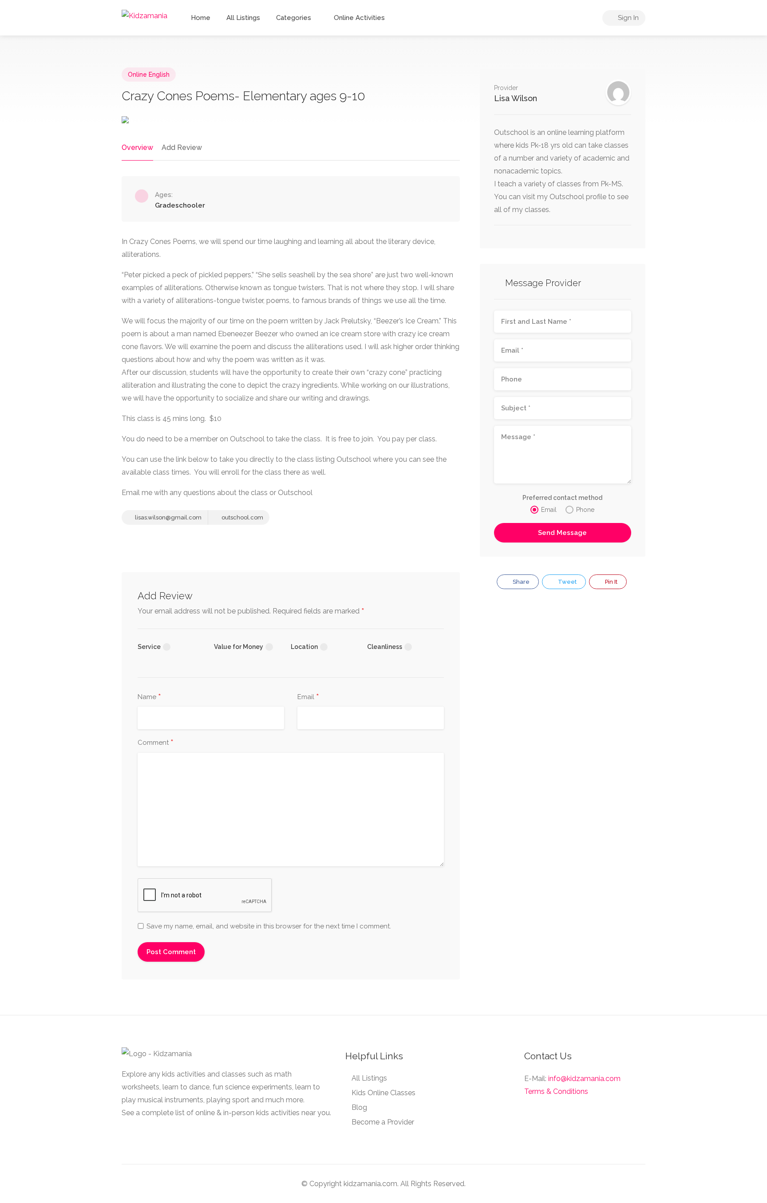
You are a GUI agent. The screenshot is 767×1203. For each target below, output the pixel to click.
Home (200, 18)
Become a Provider (383, 1122)
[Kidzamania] (144, 15)
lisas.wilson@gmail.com (168, 517)
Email (308, 697)
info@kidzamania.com (584, 1078)
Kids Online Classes (383, 1093)
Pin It (610, 581)
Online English (149, 74)
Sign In (627, 18)
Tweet (567, 581)
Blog (359, 1107)
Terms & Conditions (556, 1091)
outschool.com (241, 517)
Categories (293, 18)
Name (149, 697)
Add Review (182, 147)
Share (520, 581)
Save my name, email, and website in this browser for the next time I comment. (268, 926)
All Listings (243, 18)
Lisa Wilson (515, 98)
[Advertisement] (562, 672)
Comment (156, 743)
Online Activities (359, 18)
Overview (137, 147)
